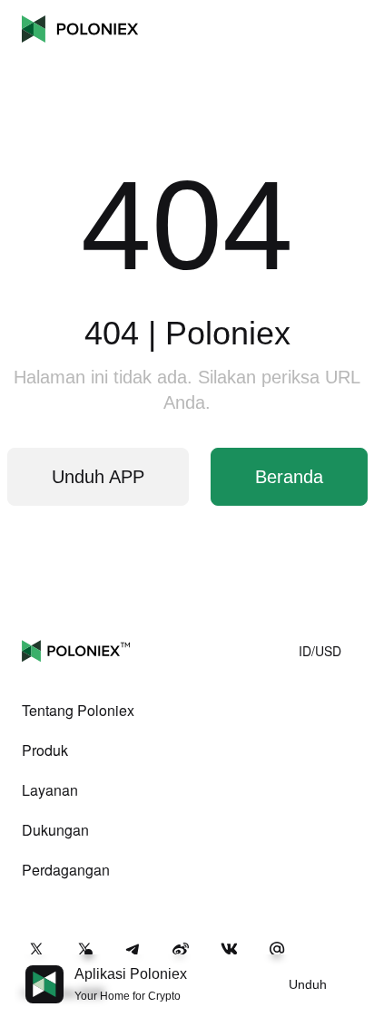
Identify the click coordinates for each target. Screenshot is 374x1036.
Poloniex (80, 29)
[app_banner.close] (348, 965)
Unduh (308, 984)
